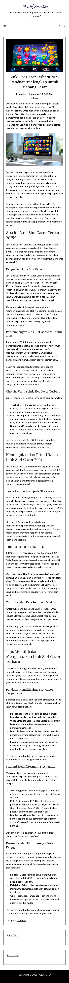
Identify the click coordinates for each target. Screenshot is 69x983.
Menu (62, 25)
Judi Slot (21, 920)
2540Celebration (34, 7)
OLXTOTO (45, 974)
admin (34, 98)
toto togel (13, 955)
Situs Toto (12, 935)
